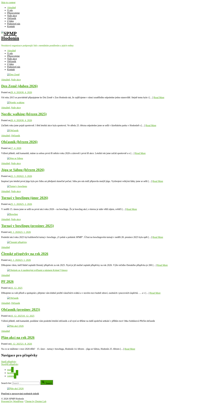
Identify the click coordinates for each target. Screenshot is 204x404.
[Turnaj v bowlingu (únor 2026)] (17, 186)
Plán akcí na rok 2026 (17, 337)
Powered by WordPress (12, 401)
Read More (159, 97)
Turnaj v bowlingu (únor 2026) (24, 198)
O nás (10, 10)
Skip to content (8, 2)
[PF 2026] (37, 270)
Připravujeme (13, 13)
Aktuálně (11, 7)
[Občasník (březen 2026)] (13, 130)
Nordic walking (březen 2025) (24, 114)
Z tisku (10, 21)
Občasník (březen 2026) (19, 142)
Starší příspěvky (8, 361)
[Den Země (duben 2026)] (13, 74)
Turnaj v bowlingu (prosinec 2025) (27, 226)
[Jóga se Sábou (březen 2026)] (15, 158)
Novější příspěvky (9, 364)
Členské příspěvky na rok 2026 (24, 254)
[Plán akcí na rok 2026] (15, 326)
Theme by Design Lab (35, 401)
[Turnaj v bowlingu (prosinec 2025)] (12, 214)
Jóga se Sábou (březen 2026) (22, 170)
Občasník (11, 18)
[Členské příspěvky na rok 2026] (17, 242)
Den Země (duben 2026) (19, 86)
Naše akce (12, 15)
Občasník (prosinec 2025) (20, 309)
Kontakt (11, 26)
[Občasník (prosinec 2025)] (13, 298)
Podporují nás (13, 23)
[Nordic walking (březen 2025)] (15, 102)
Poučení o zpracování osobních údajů (20, 393)
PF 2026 (7, 281)
